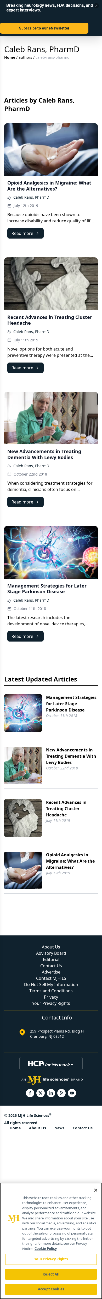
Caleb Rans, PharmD (31, 197)
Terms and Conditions (51, 991)
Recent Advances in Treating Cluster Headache (66, 808)
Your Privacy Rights (51, 1003)
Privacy (51, 997)
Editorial (51, 959)
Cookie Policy (46, 1248)
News (59, 1127)
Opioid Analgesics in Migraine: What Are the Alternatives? (70, 861)
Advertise (51, 972)
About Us (51, 947)
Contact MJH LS (51, 978)
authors (25, 57)
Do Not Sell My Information (51, 984)
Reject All (51, 1274)
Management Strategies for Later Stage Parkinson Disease (71, 704)
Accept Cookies (51, 1289)
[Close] (95, 1190)
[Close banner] (96, 5)
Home (9, 57)
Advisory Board (51, 953)
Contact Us (51, 966)
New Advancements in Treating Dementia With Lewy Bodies (71, 756)
